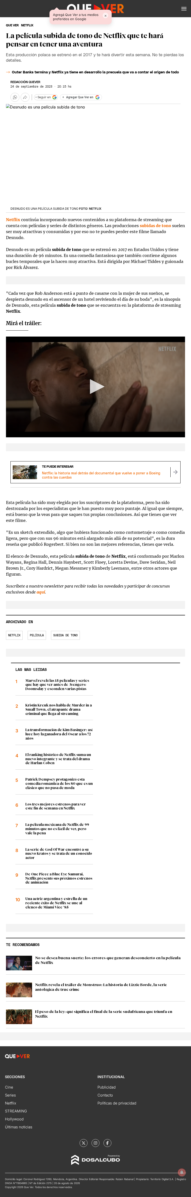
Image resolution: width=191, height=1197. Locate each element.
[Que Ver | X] (83, 1143)
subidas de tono (155, 225)
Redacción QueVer (25, 82)
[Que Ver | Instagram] (95, 1143)
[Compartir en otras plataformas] (25, 97)
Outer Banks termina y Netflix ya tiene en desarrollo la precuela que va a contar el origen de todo (95, 72)
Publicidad (106, 1087)
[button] (184, 8)
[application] (95, 387)
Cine (9, 1087)
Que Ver (12, 25)
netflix (27, 25)
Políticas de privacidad (116, 1103)
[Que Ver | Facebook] (107, 1143)
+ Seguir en (43, 97)
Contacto (105, 1095)
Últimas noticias (18, 1127)
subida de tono (65, 635)
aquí (41, 592)
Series (10, 1095)
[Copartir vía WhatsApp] (14, 97)
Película (37, 635)
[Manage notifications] (182, 1172)
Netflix (13, 219)
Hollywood (14, 1119)
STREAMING (16, 1111)
